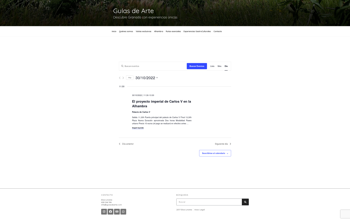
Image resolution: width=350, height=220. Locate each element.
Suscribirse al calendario (213, 153)
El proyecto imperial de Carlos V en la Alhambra (161, 103)
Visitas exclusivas (143, 31)
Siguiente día (221, 143)
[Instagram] (104, 212)
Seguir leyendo (138, 128)
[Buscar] (245, 202)
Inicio (114, 31)
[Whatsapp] (123, 212)
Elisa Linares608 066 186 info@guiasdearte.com (111, 202)
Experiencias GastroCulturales (197, 31)
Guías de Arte (133, 11)
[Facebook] (110, 212)
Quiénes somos (126, 31)
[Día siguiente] (123, 78)
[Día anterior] (119, 78)
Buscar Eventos (196, 66)
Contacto (218, 31)
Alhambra (158, 31)
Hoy (129, 77)
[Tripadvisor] (117, 212)
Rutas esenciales (173, 31)
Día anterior (128, 143)
